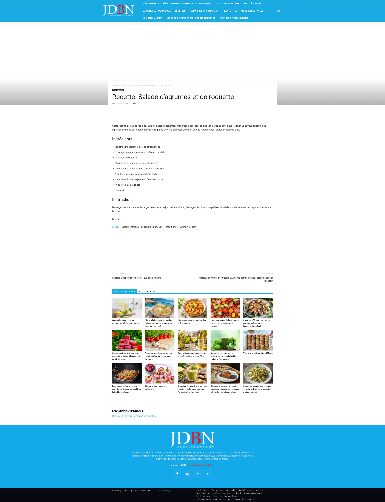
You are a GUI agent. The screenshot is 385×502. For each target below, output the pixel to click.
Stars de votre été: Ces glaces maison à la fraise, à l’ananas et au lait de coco (126, 356)
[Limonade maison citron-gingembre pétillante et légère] (127, 308)
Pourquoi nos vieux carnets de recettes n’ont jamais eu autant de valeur (158, 356)
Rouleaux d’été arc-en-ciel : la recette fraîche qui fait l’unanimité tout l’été (256, 323)
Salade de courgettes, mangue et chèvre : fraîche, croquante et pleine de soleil (257, 389)
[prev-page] (114, 398)
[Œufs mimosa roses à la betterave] (159, 373)
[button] (278, 11)
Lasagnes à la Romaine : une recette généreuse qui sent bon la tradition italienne (126, 389)
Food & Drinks (127, 85)
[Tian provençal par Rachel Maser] (258, 340)
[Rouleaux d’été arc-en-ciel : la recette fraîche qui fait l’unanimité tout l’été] (258, 308)
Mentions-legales (165, 490)
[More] (150, 115)
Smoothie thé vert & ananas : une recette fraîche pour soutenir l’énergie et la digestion (192, 389)
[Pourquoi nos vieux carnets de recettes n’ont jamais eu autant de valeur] (159, 340)
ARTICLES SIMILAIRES (124, 291)
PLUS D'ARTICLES (147, 291)
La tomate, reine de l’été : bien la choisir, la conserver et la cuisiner (225, 323)
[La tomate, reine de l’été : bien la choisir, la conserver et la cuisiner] (225, 308)
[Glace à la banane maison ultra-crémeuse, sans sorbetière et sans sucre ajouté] (159, 308)
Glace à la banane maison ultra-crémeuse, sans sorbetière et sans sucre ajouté (159, 323)
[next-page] (119, 398)
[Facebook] (115, 115)
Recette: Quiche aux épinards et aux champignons (136, 277)
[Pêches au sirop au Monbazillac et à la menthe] (192, 308)
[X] (122, 115)
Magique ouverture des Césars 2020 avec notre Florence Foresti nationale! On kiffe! (236, 279)
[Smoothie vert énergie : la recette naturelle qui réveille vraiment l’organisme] (225, 340)
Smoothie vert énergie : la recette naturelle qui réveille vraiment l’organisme (223, 356)
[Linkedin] (143, 115)
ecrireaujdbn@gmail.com (200, 465)
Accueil (115, 85)
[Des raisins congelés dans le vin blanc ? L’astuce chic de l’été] (192, 340)
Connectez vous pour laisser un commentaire (134, 416)
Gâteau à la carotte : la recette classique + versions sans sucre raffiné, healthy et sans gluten (225, 389)
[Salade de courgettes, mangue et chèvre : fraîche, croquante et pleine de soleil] (258, 373)
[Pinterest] (129, 115)
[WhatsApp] (136, 115)
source (116, 226)
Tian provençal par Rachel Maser (258, 353)
